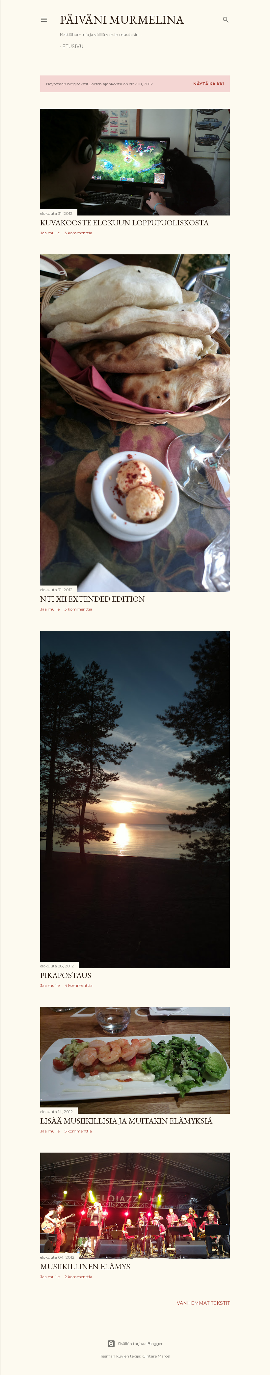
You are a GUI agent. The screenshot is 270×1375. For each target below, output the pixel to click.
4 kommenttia (79, 985)
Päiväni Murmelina (122, 19)
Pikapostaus (65, 975)
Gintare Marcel (156, 1356)
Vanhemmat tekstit (203, 1303)
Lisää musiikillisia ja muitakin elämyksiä (126, 1121)
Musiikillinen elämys (85, 1266)
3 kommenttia (78, 232)
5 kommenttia (78, 1131)
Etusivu (72, 46)
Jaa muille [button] (50, 232)
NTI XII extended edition (92, 599)
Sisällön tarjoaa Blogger (140, 1343)
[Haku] (226, 18)
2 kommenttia (78, 1276)
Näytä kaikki (208, 83)
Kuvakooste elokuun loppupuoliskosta (124, 222)
